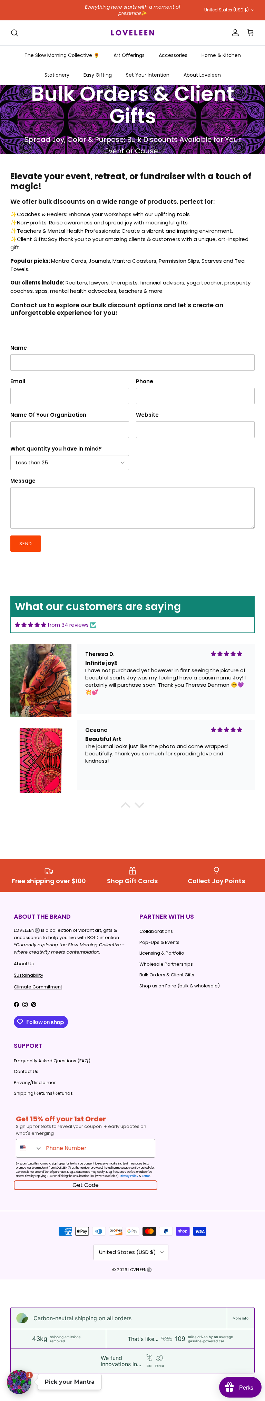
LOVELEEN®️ (140, 1270)
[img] (30, 624)
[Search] (14, 33)
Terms (146, 1176)
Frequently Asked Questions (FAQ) (52, 1060)
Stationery (57, 74)
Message (23, 480)
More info (240, 1318)
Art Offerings (129, 55)
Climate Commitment (38, 987)
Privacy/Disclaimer (35, 1082)
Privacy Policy (129, 1176)
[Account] (233, 33)
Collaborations (156, 931)
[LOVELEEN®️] (132, 32)
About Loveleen (202, 74)
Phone (144, 381)
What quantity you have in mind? (56, 448)
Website (147, 414)
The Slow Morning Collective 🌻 (61, 55)
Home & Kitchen (221, 55)
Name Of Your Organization (48, 414)
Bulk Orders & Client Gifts (166, 975)
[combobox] (29, 1148)
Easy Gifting (98, 74)
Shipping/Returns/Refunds (43, 1093)
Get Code (85, 1185)
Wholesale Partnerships (166, 964)
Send (25, 543)
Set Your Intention (147, 74)
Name (18, 347)
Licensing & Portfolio (161, 953)
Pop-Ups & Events (159, 942)
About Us (24, 963)
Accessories (173, 55)
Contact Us (26, 1071)
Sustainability (28, 975)
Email (17, 381)
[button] (125, 807)
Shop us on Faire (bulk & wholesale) (179, 986)
